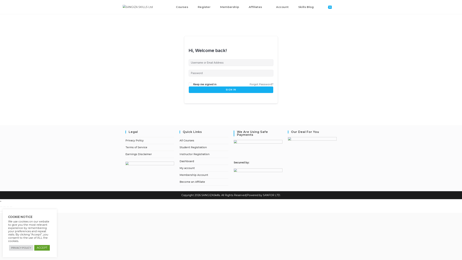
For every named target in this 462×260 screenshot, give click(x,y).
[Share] (7, 206)
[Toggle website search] (338, 7)
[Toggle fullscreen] (4, 206)
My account (187, 168)
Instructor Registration (195, 154)
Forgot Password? (261, 84)
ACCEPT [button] (42, 247)
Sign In (231, 89)
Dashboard (187, 161)
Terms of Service (136, 147)
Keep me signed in (205, 84)
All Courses (187, 140)
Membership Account (194, 175)
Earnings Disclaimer (138, 154)
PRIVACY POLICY (21, 247)
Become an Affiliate (192, 181)
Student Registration (193, 147)
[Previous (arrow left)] (1, 211)
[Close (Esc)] (11, 206)
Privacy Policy (134, 140)
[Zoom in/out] (1, 206)
